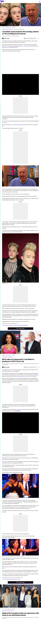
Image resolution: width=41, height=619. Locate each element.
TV (9, 121)
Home (3, 27)
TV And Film (15, 325)
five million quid (19, 124)
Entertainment (8, 27)
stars (33, 44)
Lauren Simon (5, 47)
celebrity (37, 374)
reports (7, 566)
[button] (38, 38)
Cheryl (19, 579)
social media (19, 409)
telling (21, 570)
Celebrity (13, 27)
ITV (34, 116)
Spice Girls (4, 459)
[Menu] (39, 1)
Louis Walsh (11, 325)
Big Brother (26, 325)
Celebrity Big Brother (20, 325)
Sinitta (27, 46)
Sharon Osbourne (20, 376)
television (13, 373)
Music (17, 579)
